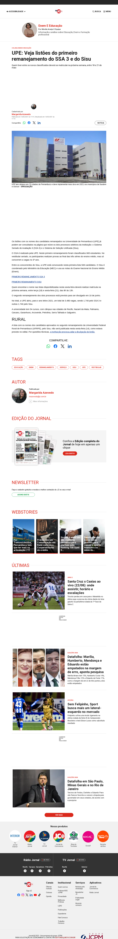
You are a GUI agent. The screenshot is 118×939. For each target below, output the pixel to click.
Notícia (100, 123)
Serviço (63, 367)
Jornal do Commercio (94, 887)
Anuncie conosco (78, 904)
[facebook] (19, 895)
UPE (84, 367)
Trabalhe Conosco (61, 922)
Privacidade (62, 896)
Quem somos (63, 887)
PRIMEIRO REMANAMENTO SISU (26, 282)
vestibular (96, 367)
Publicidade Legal (79, 899)
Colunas (49, 892)
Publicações (62, 910)
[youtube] (35, 895)
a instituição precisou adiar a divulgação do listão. (72, 332)
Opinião (49, 896)
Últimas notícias (49, 887)
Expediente (62, 914)
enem (31, 367)
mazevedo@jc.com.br (37, 396)
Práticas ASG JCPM (63, 891)
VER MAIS (59, 815)
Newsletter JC (79, 893)
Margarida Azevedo (21, 114)
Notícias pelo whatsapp (80, 887)
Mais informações (40, 401)
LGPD (60, 906)
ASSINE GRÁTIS (23, 495)
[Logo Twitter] (34, 123)
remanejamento (46, 367)
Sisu (74, 367)
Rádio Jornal (94, 892)
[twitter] (27, 895)
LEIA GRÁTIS (70, 453)
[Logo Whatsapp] (24, 123)
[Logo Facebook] (29, 123)
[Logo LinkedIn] (39, 123)
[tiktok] (39, 895)
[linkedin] (31, 895)
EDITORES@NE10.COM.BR (65, 937)
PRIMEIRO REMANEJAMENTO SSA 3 (28, 277)
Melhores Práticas (61, 901)
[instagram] (23, 895)
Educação (18, 367)
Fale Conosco (63, 918)
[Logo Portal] (59, 11)
